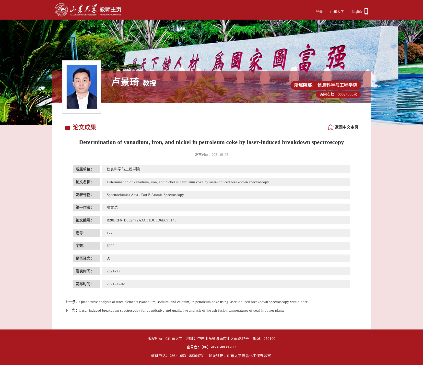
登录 (319, 11)
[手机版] (366, 13)
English (357, 11)
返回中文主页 (346, 127)
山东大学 (337, 11)
